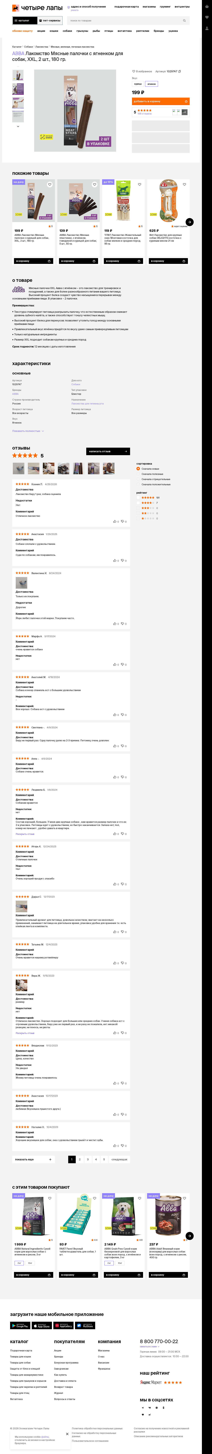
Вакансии (103, 1362)
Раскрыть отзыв (25, 834)
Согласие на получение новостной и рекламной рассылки (161, 1430)
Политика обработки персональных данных (97, 1428)
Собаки (67, 30)
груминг (165, 6)
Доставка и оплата (65, 1381)
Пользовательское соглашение (90, 1441)
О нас (101, 1356)
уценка (173, 30)
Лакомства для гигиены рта (87, 403)
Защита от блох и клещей (25, 1368)
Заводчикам (61, 1368)
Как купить (60, 1374)
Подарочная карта (21, 1350)
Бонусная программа (66, 1362)
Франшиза (104, 1368)
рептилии (142, 30)
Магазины (104, 1350)
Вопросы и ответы (64, 1399)
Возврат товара (63, 1387)
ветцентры (182, 6)
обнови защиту (22, 30)
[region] (101, 31)
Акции (57, 1350)
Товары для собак (20, 1362)
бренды (159, 30)
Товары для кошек (20, 1356)
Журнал (58, 1393)
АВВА (18, 53)
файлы (45, 1436)
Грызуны (82, 30)
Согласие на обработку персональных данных (94, 1435)
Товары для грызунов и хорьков (28, 1381)
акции (41, 30)
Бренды (58, 1356)
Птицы (109, 30)
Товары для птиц (19, 1393)
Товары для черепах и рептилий (28, 1387)
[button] (161, 112)
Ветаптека (125, 30)
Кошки (54, 30)
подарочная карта (127, 6)
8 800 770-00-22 (159, 1341)
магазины (149, 6)
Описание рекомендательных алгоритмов (158, 1436)
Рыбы (96, 30)
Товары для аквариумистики (26, 1374)
